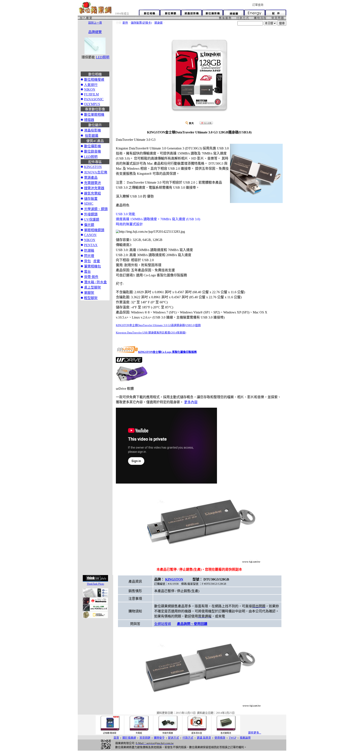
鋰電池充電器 (94, 188)
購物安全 (159, 737)
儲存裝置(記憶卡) (141, 22)
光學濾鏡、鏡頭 (96, 209)
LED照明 (102, 57)
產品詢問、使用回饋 (192, 624)
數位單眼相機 (94, 114)
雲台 (87, 271)
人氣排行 (91, 85)
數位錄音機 (92, 151)
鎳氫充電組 (92, 193)
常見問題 (144, 737)
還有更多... (254, 732)
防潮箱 (89, 250)
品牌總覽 (95, 32)
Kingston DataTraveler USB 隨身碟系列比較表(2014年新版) (151, 332)
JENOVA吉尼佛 (95, 172)
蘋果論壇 (245, 737)
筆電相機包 (92, 266)
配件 (125, 22)
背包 (87, 261)
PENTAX (91, 245)
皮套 (96, 261)
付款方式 (187, 737)
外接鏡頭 (91, 214)
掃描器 (89, 120)
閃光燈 (89, 256)
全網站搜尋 (162, 624)
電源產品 (91, 177)
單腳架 (89, 292)
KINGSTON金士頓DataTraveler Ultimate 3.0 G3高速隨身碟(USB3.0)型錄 (158, 325)
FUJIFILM (91, 94)
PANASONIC (94, 99)
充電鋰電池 (92, 183)
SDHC (88, 203)
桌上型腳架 (92, 287)
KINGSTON (93, 167)
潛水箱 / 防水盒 (95, 282)
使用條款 (219, 737)
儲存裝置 (91, 198)
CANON (90, 235)
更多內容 (191, 402)
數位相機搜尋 (94, 79)
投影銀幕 (91, 135)
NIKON (89, 89)
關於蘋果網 (129, 737)
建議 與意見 (204, 737)
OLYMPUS (92, 104)
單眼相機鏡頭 (94, 230)
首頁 (116, 737)
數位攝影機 (92, 146)
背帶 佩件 (91, 277)
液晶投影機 (92, 130)
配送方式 (173, 737)
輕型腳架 (91, 298)
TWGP (232, 737)
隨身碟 (158, 22)
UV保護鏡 (91, 219)
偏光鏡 (89, 225)
